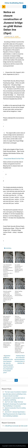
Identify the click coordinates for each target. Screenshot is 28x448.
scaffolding (8, 248)
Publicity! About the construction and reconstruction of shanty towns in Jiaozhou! (19, 359)
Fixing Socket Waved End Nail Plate (14, 158)
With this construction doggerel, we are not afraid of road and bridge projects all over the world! (20, 320)
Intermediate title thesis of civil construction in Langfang (7, 345)
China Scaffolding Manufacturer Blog (12, 37)
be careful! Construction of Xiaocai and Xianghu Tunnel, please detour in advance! (19, 268)
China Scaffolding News (14, 3)
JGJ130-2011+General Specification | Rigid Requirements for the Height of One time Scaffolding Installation (14, 414)
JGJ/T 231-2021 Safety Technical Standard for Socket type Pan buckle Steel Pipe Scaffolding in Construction (14, 404)
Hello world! (24, 426)
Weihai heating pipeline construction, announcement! (18, 293)
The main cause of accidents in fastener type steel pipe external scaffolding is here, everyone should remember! (15, 394)
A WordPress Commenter (12, 426)
